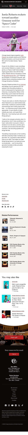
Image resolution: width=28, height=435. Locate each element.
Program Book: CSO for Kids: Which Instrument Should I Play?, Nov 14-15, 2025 (18, 301)
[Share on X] (5, 207)
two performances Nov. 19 (11, 75)
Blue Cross (14, 398)
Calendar (14, 390)
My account (14, 388)
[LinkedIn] (16, 405)
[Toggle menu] (26, 2)
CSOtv (12, 6)
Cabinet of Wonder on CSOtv (18, 311)
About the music (5, 200)
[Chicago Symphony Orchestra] (11, 2)
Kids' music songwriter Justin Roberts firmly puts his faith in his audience (19, 287)
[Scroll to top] (2, 433)
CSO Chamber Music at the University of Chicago (17, 245)
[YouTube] (12, 405)
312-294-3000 (14, 377)
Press (14, 394)
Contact (14, 400)
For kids (3, 198)
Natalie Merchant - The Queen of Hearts (18, 314)
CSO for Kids (14, 281)
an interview (22, 84)
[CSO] (14, 363)
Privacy (14, 396)
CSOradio (5, 6)
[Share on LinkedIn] (8, 207)
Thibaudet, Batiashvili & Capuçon (16, 219)
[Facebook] (6, 405)
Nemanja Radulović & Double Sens (18, 227)
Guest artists (4, 196)
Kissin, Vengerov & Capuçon (17, 236)
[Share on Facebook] (2, 207)
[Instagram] (9, 405)
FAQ (14, 392)
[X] (19, 405)
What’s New (19, 6)
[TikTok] (22, 405)
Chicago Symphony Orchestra (18, 295)
